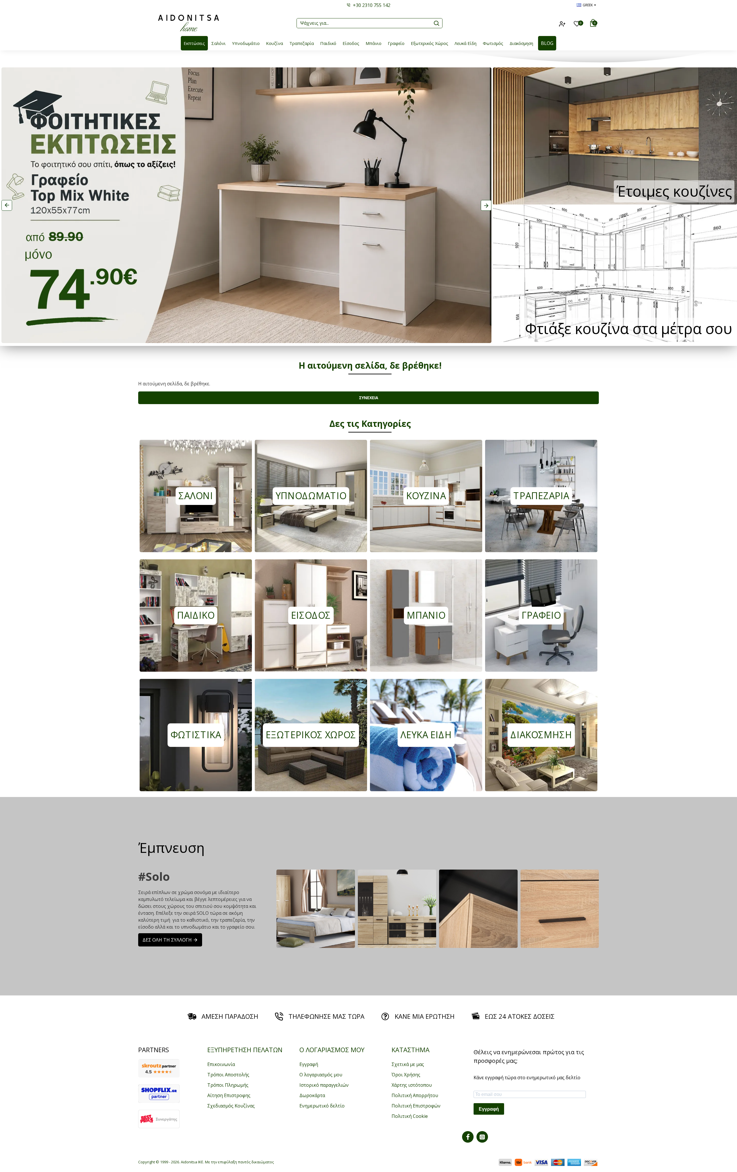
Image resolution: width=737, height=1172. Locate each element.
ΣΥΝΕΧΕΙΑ (368, 397)
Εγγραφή (489, 1109)
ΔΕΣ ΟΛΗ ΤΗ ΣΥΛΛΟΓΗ (167, 940)
